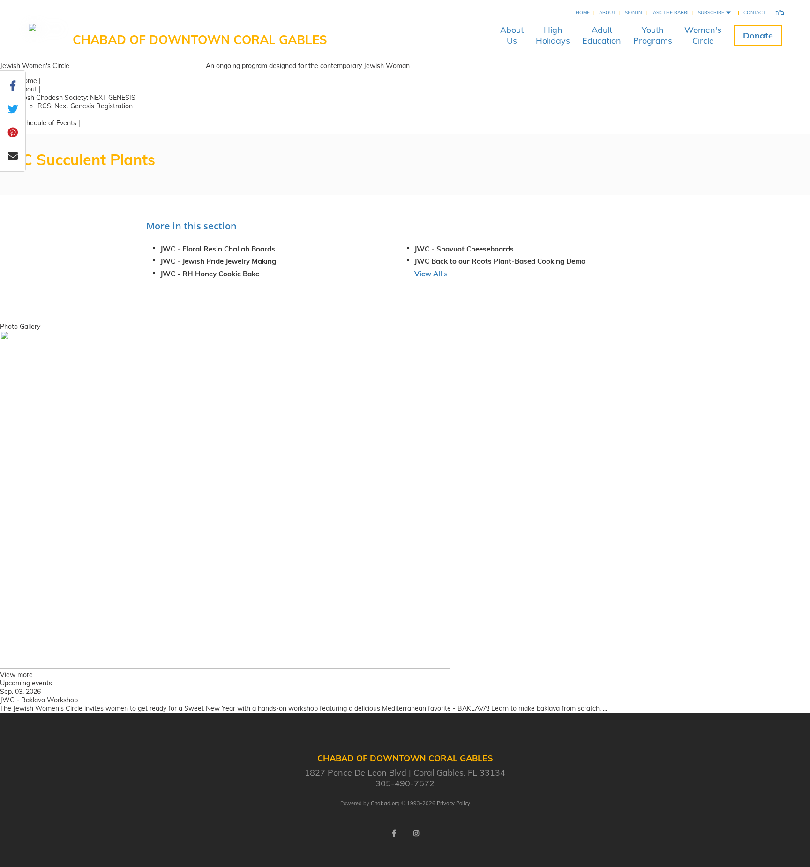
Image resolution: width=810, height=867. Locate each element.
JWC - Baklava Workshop (39, 700)
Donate (758, 35)
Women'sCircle (702, 35)
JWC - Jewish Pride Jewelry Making (218, 261)
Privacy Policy (453, 803)
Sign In (633, 12)
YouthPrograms (652, 35)
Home (583, 12)
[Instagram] (416, 833)
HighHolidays (553, 35)
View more (16, 674)
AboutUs (512, 35)
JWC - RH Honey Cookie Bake (209, 273)
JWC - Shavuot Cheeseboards (464, 248)
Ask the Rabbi (671, 12)
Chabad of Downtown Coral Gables (200, 39)
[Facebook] (394, 833)
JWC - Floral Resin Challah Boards (217, 248)
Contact (754, 12)
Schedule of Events (47, 123)
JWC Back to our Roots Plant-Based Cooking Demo (499, 261)
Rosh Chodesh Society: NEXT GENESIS (77, 97)
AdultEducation (601, 35)
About (607, 12)
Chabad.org (385, 803)
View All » (430, 273)
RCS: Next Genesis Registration (85, 106)
